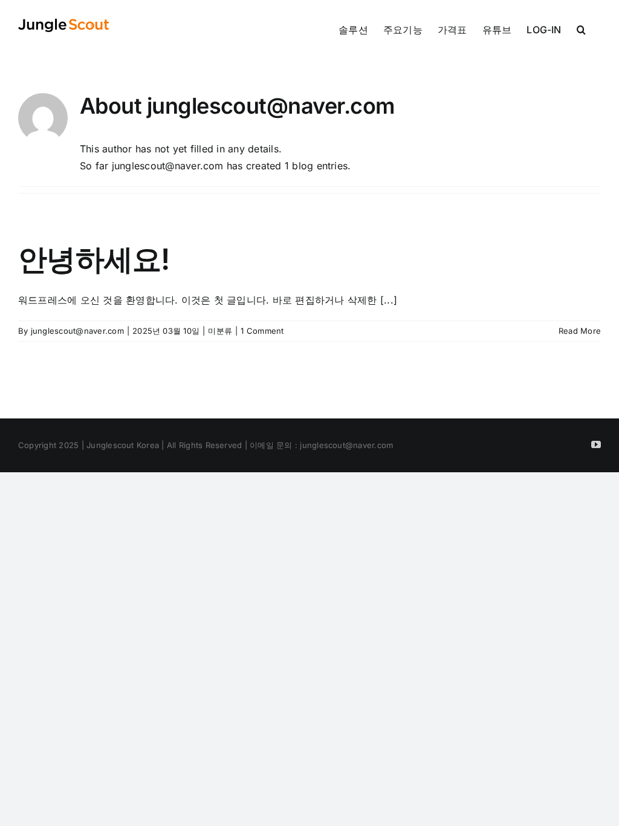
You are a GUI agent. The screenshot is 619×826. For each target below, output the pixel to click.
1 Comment (262, 331)
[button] (581, 28)
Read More (580, 331)
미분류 (220, 331)
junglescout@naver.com (77, 331)
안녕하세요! (94, 259)
